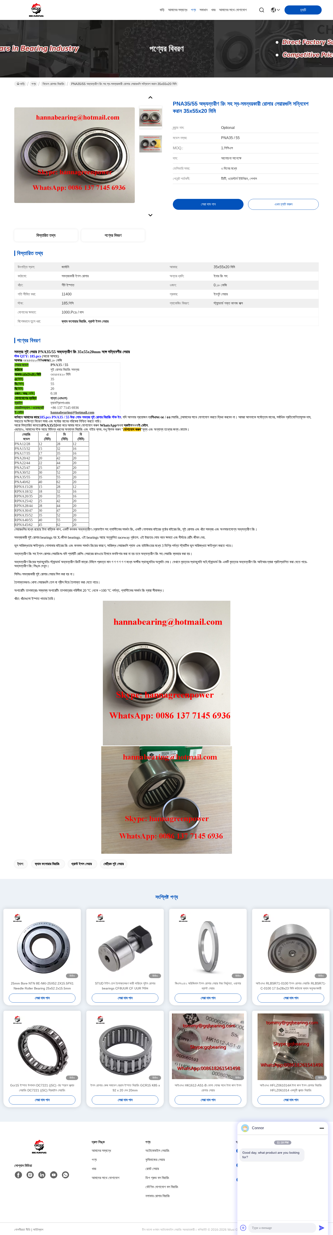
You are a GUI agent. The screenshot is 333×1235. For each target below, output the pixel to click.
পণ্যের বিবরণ (113, 235)
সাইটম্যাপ (38, 1229)
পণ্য (193, 10)
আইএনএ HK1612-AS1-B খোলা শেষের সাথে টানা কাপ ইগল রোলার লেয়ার (208, 1087)
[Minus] (321, 1128)
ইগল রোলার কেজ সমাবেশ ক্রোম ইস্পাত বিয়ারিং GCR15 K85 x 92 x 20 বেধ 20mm (125, 1087)
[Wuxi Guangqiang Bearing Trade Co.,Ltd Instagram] (30, 1175)
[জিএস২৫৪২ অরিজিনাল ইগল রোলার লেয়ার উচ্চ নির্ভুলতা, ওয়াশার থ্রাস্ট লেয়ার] (208, 945)
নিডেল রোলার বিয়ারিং (53, 84)
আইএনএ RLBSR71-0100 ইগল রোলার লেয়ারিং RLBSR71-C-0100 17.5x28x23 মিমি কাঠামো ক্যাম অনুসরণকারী (291, 986)
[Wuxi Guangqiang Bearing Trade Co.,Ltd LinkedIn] (42, 1175)
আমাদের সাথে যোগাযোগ (233, 10)
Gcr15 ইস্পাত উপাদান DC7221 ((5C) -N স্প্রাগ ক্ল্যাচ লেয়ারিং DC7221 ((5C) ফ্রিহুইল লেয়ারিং (42, 1087)
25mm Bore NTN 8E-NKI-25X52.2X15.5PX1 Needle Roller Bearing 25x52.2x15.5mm (42, 986)
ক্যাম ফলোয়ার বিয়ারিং (47, 864)
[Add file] (243, 1228)
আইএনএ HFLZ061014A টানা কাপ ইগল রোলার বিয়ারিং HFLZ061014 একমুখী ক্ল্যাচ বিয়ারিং (291, 1087)
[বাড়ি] (39, 1152)
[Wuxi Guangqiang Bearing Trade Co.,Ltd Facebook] (18, 1175)
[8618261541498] (65, 1175)
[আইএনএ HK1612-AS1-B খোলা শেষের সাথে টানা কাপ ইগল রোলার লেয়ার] (208, 1046)
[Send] (321, 1228)
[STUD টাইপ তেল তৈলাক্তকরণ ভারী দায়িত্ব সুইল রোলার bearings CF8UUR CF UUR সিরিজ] (125, 945)
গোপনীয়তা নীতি (22, 1229)
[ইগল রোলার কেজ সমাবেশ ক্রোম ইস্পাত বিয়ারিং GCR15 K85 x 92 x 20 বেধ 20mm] (125, 1046)
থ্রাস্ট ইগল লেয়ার (81, 864)
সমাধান (204, 10)
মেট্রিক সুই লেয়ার (114, 864)
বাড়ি (162, 10)
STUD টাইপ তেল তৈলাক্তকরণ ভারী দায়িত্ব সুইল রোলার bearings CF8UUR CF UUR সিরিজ (125, 986)
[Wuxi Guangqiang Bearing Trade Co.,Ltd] (36, 10)
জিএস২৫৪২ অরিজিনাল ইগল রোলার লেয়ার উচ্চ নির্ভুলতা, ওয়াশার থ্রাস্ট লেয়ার (208, 986)
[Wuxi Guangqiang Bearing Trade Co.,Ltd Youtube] (54, 1175)
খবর (213, 10)
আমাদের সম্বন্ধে (177, 10)
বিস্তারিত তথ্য (46, 235)
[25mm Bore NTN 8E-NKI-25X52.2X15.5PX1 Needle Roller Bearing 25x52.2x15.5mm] (42, 945)
